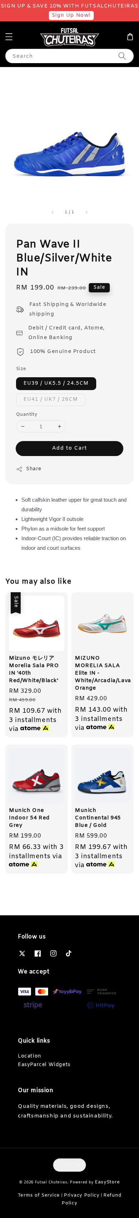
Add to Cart (69, 448)
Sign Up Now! (71, 15)
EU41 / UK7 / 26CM (51, 399)
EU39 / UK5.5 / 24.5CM (56, 383)
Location (29, 1056)
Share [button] (33, 469)
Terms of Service (39, 1195)
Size (21, 369)
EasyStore (107, 1182)
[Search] (122, 56)
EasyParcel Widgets (44, 1064)
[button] (9, 37)
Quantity (26, 414)
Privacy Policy (81, 1195)
